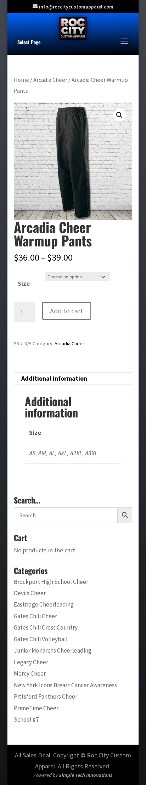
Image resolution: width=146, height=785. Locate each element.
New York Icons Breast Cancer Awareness (65, 685)
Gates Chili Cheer (35, 616)
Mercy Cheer (30, 673)
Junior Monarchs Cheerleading (52, 650)
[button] (119, 115)
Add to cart (66, 310)
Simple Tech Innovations (85, 775)
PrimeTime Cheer (36, 708)
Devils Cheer (30, 593)
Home (21, 80)
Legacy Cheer (31, 662)
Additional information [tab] (54, 378)
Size (24, 283)
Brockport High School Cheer (51, 582)
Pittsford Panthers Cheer (45, 696)
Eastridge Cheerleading (44, 604)
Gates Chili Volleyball (41, 639)
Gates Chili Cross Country (46, 627)
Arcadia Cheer (50, 80)
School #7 (26, 719)
